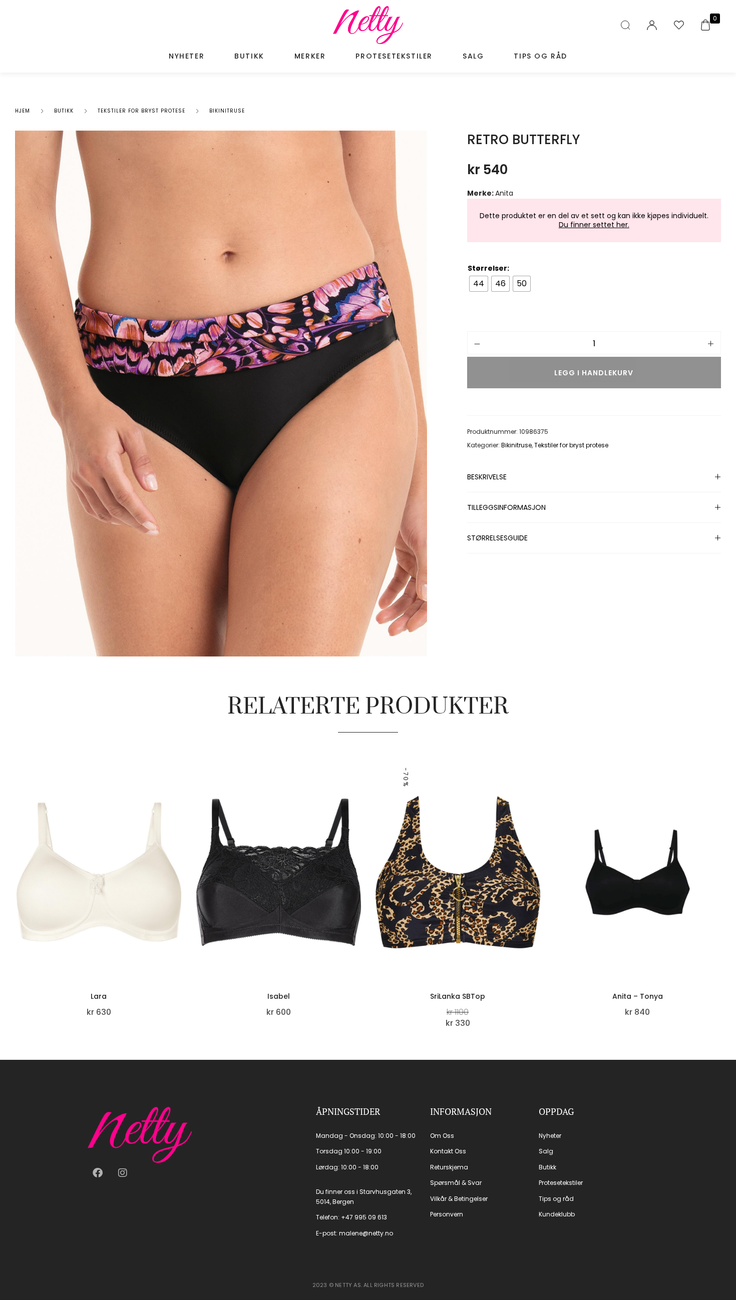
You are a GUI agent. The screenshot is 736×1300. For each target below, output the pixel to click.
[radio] (479, 283)
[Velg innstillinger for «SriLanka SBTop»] (538, 914)
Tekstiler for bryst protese (141, 111)
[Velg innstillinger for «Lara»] (179, 914)
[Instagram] (123, 1173)
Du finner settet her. (594, 225)
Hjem (22, 111)
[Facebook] (98, 1173)
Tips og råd (540, 56)
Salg (473, 56)
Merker (310, 56)
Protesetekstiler (394, 56)
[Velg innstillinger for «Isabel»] (358, 914)
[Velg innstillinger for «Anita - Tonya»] (717, 914)
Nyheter (186, 56)
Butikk (249, 56)
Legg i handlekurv (593, 373)
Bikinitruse (227, 111)
